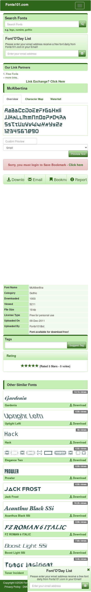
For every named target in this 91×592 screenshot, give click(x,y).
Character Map (34, 99)
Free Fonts (12, 74)
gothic (28, 29)
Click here (76, 165)
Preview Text (78, 154)
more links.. (11, 77)
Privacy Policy (12, 586)
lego (12, 29)
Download (17, 179)
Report (80, 179)
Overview (12, 99)
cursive (20, 29)
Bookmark (60, 179)
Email (37, 179)
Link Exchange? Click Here (45, 81)
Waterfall (55, 99)
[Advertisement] (45, 232)
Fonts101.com (17, 4)
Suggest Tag (76, 345)
